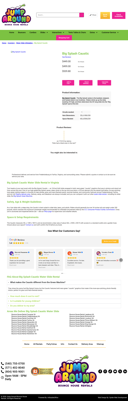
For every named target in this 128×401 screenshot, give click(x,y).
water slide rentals (100, 194)
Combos (33, 32)
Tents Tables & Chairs (77, 32)
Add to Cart (68, 82)
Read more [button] (13, 265)
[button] (64, 37)
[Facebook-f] (100, 371)
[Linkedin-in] (125, 371)
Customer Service (109, 32)
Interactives (57, 32)
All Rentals (37, 344)
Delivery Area (87, 344)
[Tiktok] (110, 371)
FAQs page (48, 211)
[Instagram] (105, 371)
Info (62, 344)
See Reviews (66, 57)
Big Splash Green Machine (23, 196)
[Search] (81, 15)
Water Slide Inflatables (24, 43)
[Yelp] (120, 371)
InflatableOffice (53, 398)
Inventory (11, 43)
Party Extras (51, 344)
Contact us (29, 225)
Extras (92, 32)
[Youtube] (115, 371)
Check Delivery (86, 82)
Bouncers (22, 32)
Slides (42, 32)
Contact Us (73, 344)
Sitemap (100, 344)
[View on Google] (12, 253)
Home (11, 32)
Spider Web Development (118, 398)
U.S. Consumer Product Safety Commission (99, 210)
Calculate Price (105, 82)
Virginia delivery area (23, 194)
